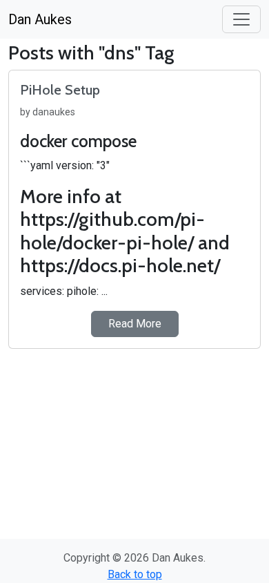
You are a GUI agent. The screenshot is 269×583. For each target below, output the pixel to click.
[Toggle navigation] (241, 19)
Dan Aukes (40, 19)
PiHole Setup (60, 90)
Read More (134, 323)
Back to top (135, 574)
